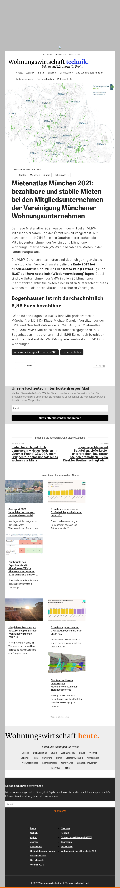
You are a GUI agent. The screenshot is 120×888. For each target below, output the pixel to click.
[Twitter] (54, 365)
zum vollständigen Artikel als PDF (35, 352)
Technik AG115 (61, 174)
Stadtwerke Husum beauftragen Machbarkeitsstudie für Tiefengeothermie (64, 684)
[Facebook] (43, 365)
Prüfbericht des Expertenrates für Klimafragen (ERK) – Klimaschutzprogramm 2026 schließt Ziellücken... (23, 568)
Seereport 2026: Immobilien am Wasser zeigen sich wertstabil (21, 512)
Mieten (23, 174)
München (35, 174)
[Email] (77, 365)
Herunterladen (72, 352)
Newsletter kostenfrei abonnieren (60, 418)
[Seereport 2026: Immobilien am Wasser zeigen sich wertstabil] (24, 491)
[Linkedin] (66, 365)
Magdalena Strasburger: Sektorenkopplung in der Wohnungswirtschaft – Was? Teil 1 (22, 632)
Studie (46, 174)
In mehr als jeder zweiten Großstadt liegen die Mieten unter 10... (66, 512)
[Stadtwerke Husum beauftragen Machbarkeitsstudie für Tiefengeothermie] (67, 662)
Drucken (99, 365)
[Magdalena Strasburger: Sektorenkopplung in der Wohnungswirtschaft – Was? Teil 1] (24, 609)
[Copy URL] (88, 365)
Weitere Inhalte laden (59, 716)
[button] (84, 54)
